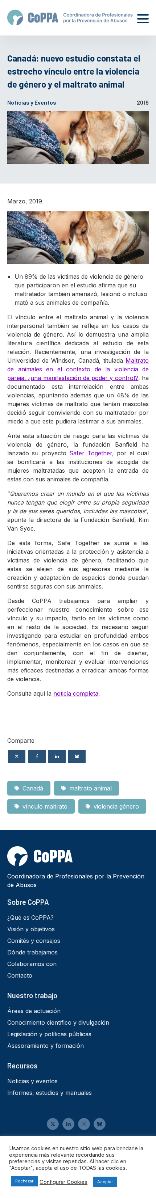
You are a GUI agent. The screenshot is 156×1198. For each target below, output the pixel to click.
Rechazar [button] (24, 1181)
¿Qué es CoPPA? (30, 917)
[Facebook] (37, 756)
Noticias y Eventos (31, 102)
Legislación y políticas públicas (49, 1034)
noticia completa (75, 693)
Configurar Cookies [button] (63, 1182)
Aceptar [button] (105, 1181)
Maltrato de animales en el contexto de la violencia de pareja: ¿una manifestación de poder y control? (78, 369)
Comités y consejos (33, 940)
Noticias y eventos (32, 1081)
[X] (16, 756)
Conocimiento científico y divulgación (58, 1022)
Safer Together (90, 453)
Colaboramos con (32, 963)
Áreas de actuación (34, 1010)
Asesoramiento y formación (45, 1045)
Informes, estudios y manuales (49, 1092)
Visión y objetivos (31, 929)
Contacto (19, 975)
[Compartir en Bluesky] (77, 756)
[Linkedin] (57, 756)
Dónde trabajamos (32, 952)
